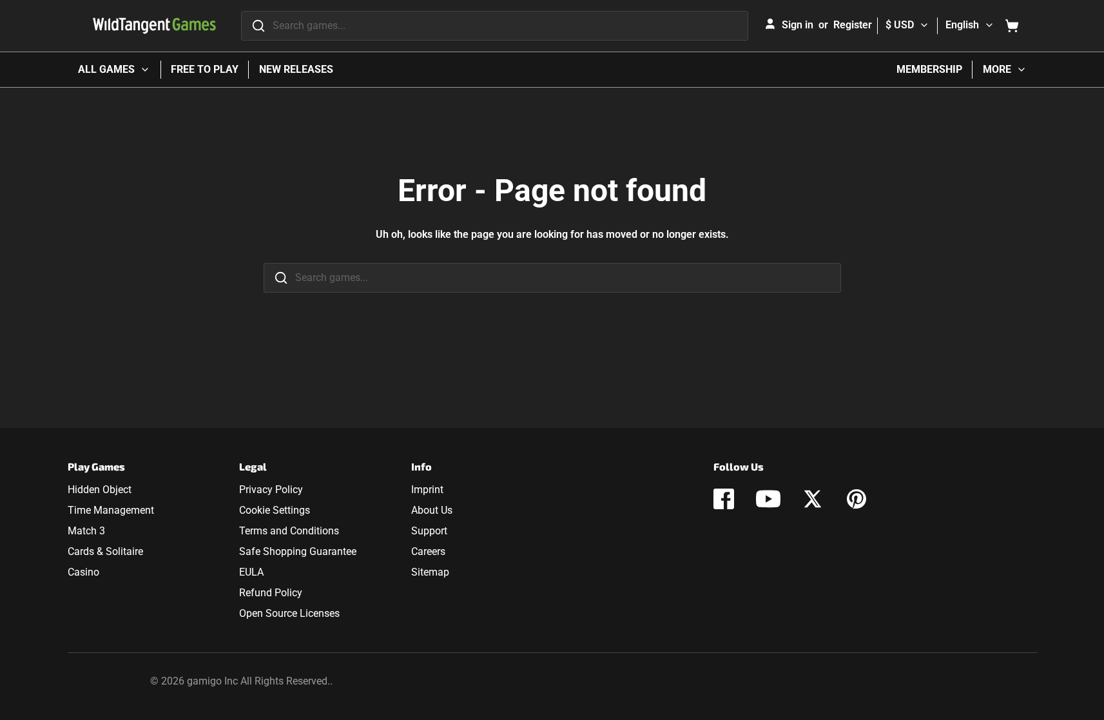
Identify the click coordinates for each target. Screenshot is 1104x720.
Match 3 (86, 531)
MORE (997, 69)
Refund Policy (270, 593)
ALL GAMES (106, 69)
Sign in (797, 25)
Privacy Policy (271, 489)
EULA (251, 572)
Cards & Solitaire (105, 551)
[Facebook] (723, 499)
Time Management (111, 510)
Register (852, 25)
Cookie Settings (274, 510)
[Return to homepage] (154, 25)
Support (429, 531)
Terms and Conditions (289, 531)
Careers (428, 551)
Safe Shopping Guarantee (297, 551)
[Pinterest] (856, 499)
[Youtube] (768, 499)
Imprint (427, 489)
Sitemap (430, 572)
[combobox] (494, 26)
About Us (431, 510)
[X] (812, 499)
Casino (83, 572)
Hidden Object (99, 489)
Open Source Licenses (289, 613)
